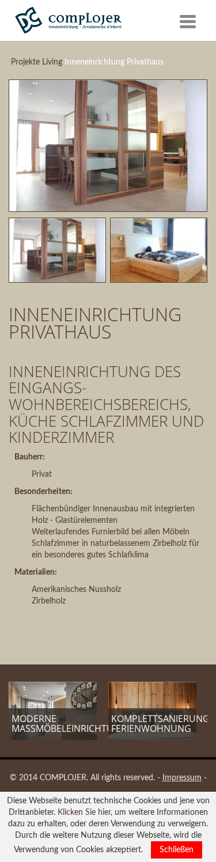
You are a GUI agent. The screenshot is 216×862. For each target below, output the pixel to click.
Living (52, 62)
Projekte (25, 62)
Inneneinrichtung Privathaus (114, 62)
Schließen (177, 850)
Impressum (182, 778)
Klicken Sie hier (84, 812)
